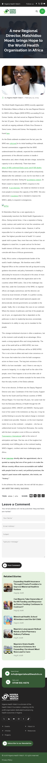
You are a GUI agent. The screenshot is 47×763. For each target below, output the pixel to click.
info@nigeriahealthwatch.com (27, 674)
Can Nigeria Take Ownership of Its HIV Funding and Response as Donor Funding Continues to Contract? (28, 603)
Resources (31, 731)
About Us (31, 726)
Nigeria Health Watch (15, 98)
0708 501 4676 (20, 683)
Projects (8, 735)
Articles (7, 731)
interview (9, 458)
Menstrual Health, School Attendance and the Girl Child (27, 618)
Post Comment (14, 565)
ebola (10, 496)
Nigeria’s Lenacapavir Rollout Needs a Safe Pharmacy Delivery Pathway (27, 631)
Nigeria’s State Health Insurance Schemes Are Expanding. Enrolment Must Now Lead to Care (27, 648)
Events (7, 726)
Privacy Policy (7, 760)
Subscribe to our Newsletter (20, 743)
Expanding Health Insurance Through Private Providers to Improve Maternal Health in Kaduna (27, 585)
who (16, 496)
